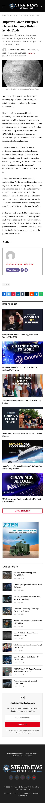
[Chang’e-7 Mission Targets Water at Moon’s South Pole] (7, 635)
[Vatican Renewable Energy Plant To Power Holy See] (7, 575)
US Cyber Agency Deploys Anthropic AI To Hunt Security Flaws (21, 500)
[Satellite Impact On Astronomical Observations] (7, 683)
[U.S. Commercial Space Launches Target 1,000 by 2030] (7, 647)
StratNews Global (17, 787)
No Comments (9, 56)
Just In (6, 285)
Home (4, 15)
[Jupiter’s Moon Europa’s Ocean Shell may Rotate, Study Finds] (22, 73)
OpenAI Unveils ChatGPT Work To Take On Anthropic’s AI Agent (19, 368)
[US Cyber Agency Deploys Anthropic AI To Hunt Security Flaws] (22, 484)
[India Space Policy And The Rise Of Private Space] (7, 659)
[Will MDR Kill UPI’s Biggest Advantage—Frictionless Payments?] (7, 671)
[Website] (22, 270)
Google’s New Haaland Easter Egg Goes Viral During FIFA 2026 (20, 335)
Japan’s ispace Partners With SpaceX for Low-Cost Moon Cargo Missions (22, 467)
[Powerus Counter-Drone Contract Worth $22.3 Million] (7, 623)
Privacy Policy (21, 733)
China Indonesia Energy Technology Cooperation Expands (26, 609)
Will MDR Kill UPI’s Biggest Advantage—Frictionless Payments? (27, 670)
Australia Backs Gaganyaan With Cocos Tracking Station (21, 401)
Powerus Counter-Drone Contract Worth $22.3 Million (28, 621)
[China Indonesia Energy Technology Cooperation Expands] (7, 611)
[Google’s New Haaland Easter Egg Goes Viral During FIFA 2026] (22, 320)
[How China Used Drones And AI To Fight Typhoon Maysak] (22, 418)
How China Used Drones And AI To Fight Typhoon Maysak (22, 434)
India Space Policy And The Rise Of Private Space (26, 658)
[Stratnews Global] (23, 6)
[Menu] (4, 6)
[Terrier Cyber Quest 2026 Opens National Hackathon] (7, 587)
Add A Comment (22, 511)
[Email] (26, 270)
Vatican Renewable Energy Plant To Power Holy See (26, 573)
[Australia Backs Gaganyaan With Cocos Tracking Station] (22, 385)
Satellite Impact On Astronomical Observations (25, 682)
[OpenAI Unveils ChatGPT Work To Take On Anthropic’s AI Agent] (22, 352)
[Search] (41, 6)
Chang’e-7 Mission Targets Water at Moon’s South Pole (26, 634)
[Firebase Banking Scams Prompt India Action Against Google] (7, 599)
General (31, 53)
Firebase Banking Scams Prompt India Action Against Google (27, 597)
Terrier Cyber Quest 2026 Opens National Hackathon (28, 585)
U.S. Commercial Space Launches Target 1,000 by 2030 (28, 646)
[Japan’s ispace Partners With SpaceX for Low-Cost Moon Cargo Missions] (22, 451)
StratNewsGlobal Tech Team (20, 50)
